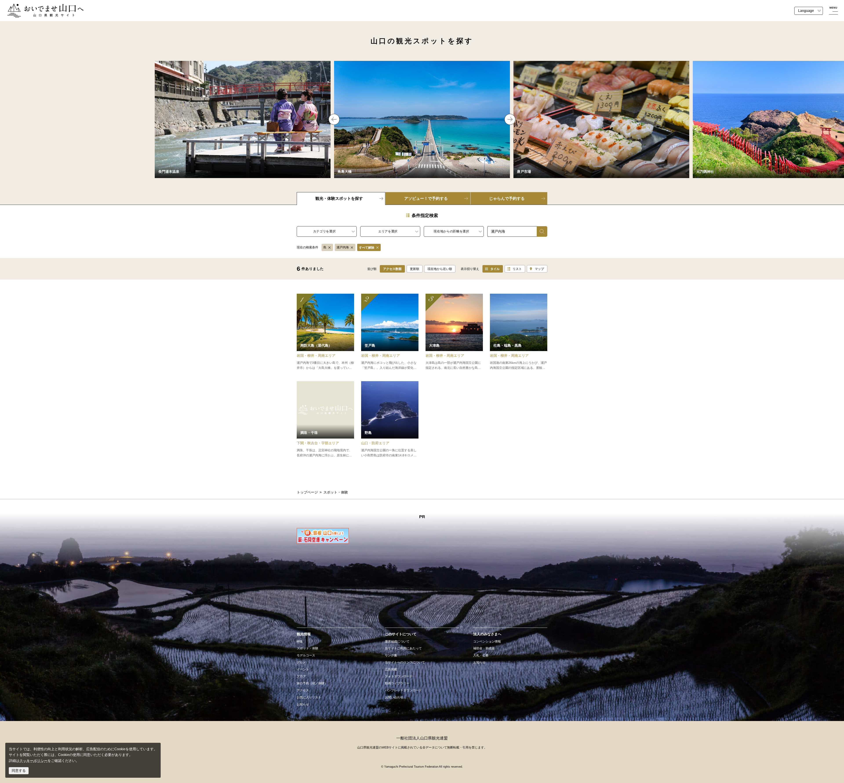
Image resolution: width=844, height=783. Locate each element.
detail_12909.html (454, 332)
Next (509, 119)
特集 (300, 641)
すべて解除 (366, 247)
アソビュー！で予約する (426, 198)
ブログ (301, 676)
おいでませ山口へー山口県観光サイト (37, 6)
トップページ (307, 492)
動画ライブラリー (397, 683)
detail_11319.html (518, 332)
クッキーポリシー (33, 761)
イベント (303, 669)
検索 (540, 231)
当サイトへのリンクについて (405, 662)
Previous (334, 119)
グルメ (301, 662)
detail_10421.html (325, 419)
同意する (19, 770)
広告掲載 (391, 669)
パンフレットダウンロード (403, 690)
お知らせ (303, 704)
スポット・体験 (307, 648)
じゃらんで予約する (507, 198)
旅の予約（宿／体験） (312, 683)
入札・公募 (481, 655)
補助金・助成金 (484, 648)
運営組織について (397, 641)
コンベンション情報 (487, 641)
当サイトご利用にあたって (403, 648)
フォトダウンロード (399, 676)
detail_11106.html (389, 332)
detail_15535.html (325, 332)
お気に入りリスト (309, 697)
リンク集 (391, 655)
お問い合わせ (394, 697)
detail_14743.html (389, 419)
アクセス (303, 690)
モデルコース (306, 655)
